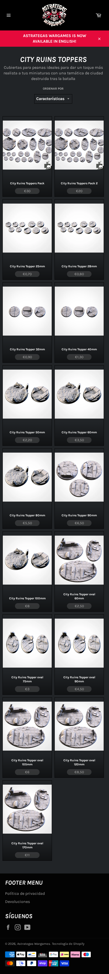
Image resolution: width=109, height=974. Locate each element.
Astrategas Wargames (33, 944)
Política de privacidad (25, 893)
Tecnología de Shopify (68, 944)
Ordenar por (53, 88)
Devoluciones (17, 901)
